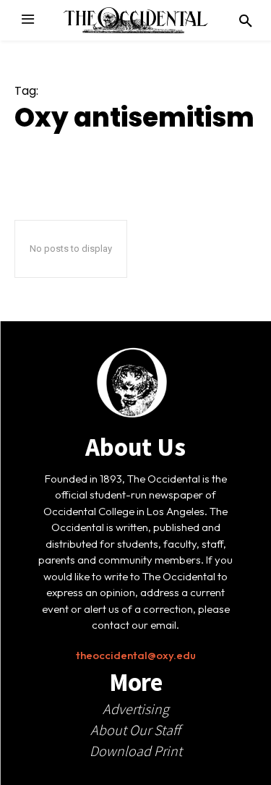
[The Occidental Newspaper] (136, 20)
